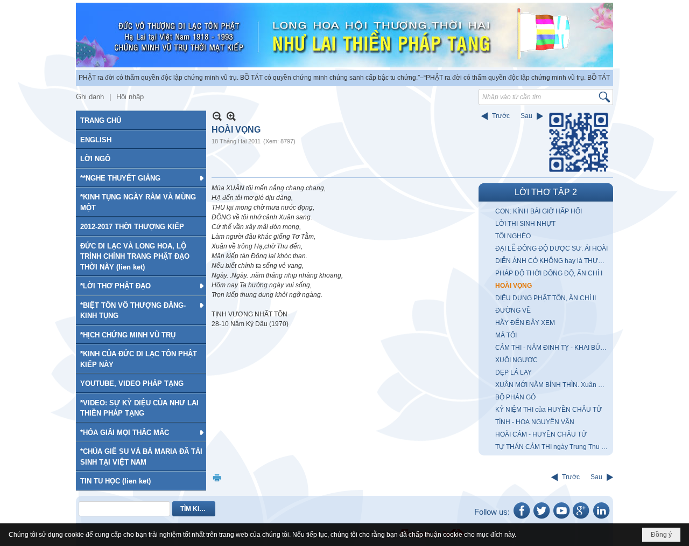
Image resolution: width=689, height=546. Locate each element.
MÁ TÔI (506, 335)
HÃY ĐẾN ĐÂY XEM (525, 323)
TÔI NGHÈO (513, 236)
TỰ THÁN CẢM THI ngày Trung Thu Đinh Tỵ (552, 447)
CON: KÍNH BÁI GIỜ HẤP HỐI (538, 211)
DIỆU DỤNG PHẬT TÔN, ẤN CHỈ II (545, 298)
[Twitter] (541, 518)
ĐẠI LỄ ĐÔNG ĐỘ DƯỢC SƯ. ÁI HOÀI (551, 248)
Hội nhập (130, 97)
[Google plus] (581, 518)
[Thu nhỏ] (217, 116)
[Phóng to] (231, 116)
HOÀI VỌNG (513, 285)
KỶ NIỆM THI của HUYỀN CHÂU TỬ (548, 409)
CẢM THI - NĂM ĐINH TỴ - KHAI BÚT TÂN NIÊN (552, 347)
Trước (501, 116)
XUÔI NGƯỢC (516, 360)
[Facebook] (521, 518)
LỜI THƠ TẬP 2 (546, 192)
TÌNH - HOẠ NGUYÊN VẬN (534, 422)
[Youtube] (561, 518)
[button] (141, 178)
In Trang (217, 477)
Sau (526, 116)
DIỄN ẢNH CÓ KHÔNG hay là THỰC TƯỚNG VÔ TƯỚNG (552, 261)
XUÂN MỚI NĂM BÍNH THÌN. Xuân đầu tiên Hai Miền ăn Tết (552, 385)
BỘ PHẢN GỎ (515, 397)
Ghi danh (90, 97)
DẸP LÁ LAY (513, 372)
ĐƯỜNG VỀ (513, 310)
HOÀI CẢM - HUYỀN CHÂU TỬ (541, 434)
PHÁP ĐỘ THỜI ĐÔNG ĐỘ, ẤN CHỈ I (548, 273)
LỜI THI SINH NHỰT (525, 223)
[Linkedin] (601, 518)
